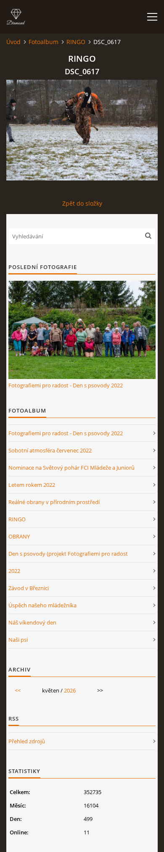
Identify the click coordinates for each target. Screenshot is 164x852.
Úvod (13, 42)
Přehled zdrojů (26, 741)
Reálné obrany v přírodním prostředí (54, 502)
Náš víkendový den (32, 622)
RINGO (75, 42)
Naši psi (18, 639)
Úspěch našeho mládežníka (42, 605)
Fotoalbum (43, 42)
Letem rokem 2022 (31, 485)
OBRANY (19, 536)
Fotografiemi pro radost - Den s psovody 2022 (65, 385)
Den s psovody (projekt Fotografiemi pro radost (68, 553)
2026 (70, 690)
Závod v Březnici (28, 588)
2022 (14, 571)
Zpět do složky (82, 203)
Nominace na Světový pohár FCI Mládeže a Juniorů (71, 467)
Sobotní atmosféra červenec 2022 (50, 450)
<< (18, 690)
